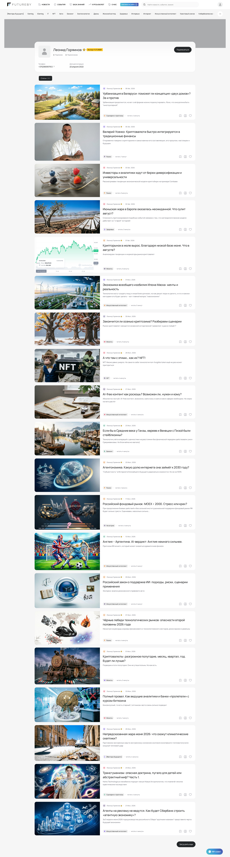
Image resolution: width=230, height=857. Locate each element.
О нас (114, 4)
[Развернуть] (220, 14)
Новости (46, 4)
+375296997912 (45, 66)
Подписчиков (72, 55)
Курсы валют (98, 4)
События (61, 4)
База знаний (78, 4)
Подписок (58, 55)
